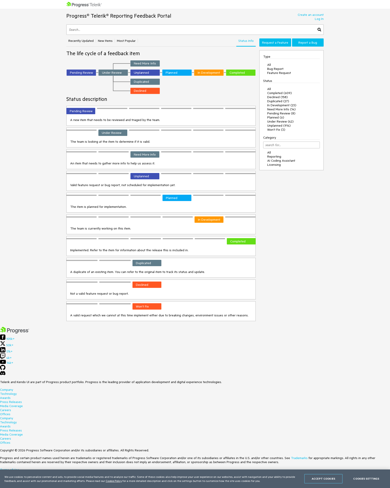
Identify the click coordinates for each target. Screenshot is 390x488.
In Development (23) (281, 105)
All (269, 65)
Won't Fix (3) (276, 130)
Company (6, 390)
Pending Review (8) (281, 113)
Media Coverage (11, 406)
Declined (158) (277, 97)
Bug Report (275, 69)
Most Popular (126, 41)
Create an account (311, 15)
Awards (5, 398)
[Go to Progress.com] (14, 332)
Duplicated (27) (278, 101)
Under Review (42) (280, 121)
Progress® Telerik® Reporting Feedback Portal (118, 15)
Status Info (246, 41)
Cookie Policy (114, 481)
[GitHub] (2, 369)
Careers (5, 410)
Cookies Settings (366, 478)
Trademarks (299, 458)
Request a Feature (275, 42)
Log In (319, 19)
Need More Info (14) (281, 109)
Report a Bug (307, 42)
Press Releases (11, 402)
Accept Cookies (323, 478)
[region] (195, 478)
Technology (8, 394)
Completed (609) (279, 93)
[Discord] (2, 374)
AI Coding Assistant (281, 161)
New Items (105, 41)
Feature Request (279, 73)
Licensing (274, 165)
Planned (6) (275, 117)
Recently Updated (81, 41)
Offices (5, 414)
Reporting (274, 156)
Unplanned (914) (279, 125)
